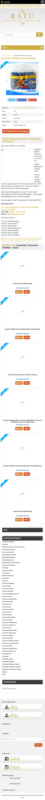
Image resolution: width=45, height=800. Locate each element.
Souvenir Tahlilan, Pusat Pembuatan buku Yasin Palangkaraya (22, 466)
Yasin (35, 108)
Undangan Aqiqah (7, 659)
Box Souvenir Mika (8, 552)
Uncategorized (6, 654)
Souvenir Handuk (7, 601)
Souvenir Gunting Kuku (9, 599)
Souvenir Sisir (6, 627)
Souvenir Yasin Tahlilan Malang (22, 283)
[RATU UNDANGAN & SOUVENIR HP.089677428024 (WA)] (22, 25)
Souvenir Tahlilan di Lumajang (18, 58)
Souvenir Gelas (7, 596)
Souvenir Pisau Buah (8, 617)
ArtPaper (5, 544)
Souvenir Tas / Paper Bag (10, 643)
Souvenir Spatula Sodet (9, 630)
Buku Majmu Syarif (8, 560)
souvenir (9, 55)
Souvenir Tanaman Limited (10, 640)
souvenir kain (6, 607)
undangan (5, 656)
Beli (27, 292)
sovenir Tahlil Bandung (30, 238)
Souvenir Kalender (8, 609)
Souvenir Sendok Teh (8, 625)
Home (3, 55)
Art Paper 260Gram (8, 542)
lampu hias (6, 573)
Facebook (22, 100)
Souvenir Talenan (7, 638)
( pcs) (7, 2)
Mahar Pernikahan (8, 575)
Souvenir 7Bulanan (8, 583)
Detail (20, 292)
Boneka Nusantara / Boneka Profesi (13, 547)
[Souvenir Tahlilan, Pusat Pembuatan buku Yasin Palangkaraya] (22, 462)
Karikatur (5, 568)
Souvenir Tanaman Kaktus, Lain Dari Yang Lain (22, 374)
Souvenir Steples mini (9, 633)
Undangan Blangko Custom (10, 664)
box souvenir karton (8, 549)
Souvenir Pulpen (7, 620)
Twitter (12, 100)
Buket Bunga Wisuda (8, 557)
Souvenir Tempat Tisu (9, 651)
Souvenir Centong (7, 588)
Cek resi (38, 745)
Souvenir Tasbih (7, 646)
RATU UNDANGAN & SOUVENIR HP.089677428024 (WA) (28, 796)
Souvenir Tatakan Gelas (9, 648)
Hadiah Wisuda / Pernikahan (11, 562)
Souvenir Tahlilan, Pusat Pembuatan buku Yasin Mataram (22, 329)
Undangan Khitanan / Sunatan (11, 667)
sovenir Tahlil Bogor (15, 239)
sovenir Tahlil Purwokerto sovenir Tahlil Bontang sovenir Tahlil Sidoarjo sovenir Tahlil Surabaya (21, 240)
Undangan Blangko (8, 661)
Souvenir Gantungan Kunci (10, 594)
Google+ (33, 100)
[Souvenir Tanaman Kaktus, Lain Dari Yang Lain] (22, 371)
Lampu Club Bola (7, 570)
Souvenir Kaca (6, 604)
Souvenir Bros (6, 586)
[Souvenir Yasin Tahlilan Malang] (22, 280)
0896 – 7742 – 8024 (17, 212)
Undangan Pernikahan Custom (11, 669)
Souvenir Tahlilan (26, 108)
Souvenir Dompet (7, 591)
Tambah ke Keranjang (17, 131)
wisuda (4, 672)
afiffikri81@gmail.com (16, 214)
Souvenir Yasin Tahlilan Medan (22, 511)
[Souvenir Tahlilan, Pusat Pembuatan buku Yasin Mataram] (22, 325)
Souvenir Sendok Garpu (9, 622)
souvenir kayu (6, 612)
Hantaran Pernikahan (9, 565)
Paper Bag (5, 578)
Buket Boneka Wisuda (9, 555)
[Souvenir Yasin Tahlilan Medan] (22, 508)
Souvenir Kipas (7, 614)
